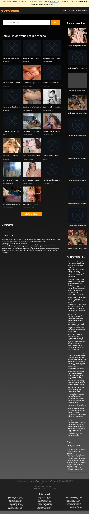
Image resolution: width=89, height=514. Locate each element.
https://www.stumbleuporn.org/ (74, 507)
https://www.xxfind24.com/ (44, 500)
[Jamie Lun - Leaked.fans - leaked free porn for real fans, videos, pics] (32, 55)
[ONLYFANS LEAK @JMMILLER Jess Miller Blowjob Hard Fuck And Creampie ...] (32, 128)
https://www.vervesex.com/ (15, 507)
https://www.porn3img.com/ (74, 504)
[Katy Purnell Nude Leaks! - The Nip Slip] (12, 177)
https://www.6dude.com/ (15, 501)
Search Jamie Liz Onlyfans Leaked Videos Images (76, 469)
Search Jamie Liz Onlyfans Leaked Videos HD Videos (76, 459)
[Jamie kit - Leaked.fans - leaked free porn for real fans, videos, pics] (12, 152)
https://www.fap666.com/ (15, 503)
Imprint (71, 10)
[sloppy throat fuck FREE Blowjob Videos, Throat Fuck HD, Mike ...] (32, 152)
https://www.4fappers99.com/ (15, 499)
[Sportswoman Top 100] (32, 201)
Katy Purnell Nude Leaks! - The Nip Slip (15, 180)
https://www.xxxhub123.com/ (44, 497)
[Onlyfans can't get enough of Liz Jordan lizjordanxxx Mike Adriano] (52, 128)
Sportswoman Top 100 (30, 204)
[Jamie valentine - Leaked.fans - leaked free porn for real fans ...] (12, 79)
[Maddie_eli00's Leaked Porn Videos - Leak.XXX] (52, 152)
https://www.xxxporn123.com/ (44, 499)
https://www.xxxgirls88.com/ (44, 503)
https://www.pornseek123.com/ (45, 507)
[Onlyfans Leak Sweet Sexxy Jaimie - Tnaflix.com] (52, 79)
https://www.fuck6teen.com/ (44, 506)
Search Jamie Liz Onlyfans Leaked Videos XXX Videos (76, 456)
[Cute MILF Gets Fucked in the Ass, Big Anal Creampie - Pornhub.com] (32, 104)
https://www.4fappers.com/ (15, 497)
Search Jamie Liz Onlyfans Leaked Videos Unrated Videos (76, 451)
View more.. (31, 214)
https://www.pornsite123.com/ (15, 504)
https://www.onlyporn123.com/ (74, 500)
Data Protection (53, 481)
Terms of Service (82, 10)
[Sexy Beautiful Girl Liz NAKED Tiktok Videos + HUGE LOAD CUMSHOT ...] (52, 55)
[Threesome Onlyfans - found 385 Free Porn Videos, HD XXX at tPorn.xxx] (12, 128)
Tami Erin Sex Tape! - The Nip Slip (33, 83)
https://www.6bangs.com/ (15, 500)
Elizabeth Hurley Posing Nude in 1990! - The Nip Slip (59, 107)
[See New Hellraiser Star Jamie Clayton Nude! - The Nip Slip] (12, 201)
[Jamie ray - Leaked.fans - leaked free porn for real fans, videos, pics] (12, 55)
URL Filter (62, 481)
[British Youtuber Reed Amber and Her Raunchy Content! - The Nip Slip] (32, 177)
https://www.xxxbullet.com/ (15, 508)
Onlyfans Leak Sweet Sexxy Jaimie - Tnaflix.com (58, 83)
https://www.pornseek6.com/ (44, 508)
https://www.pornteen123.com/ (74, 497)
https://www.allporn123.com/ (74, 499)
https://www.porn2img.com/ (74, 503)
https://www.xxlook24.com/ (44, 501)
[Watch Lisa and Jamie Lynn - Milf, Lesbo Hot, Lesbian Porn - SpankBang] (52, 177)
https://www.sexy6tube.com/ (44, 504)
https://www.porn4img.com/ (74, 506)
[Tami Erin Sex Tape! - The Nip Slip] (32, 79)
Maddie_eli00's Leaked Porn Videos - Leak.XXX (58, 156)
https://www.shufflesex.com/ (15, 506)
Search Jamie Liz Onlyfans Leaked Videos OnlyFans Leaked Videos (76, 464)
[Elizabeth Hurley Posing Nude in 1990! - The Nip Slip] (52, 104)
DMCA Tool (69, 481)
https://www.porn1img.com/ (74, 501)
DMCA (65, 10)
